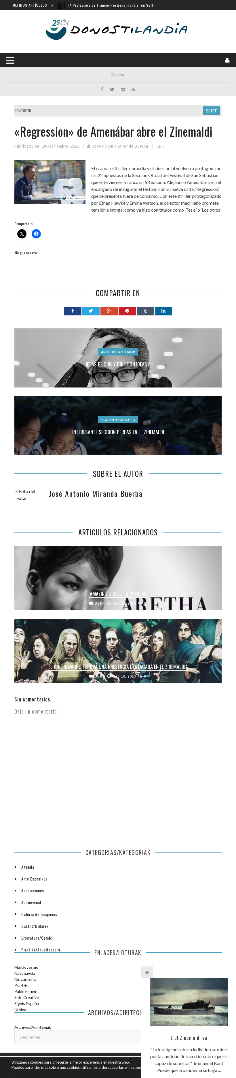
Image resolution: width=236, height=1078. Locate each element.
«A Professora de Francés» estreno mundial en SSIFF (111, 5)
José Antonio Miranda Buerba (120, 146)
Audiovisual (31, 902)
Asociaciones (32, 890)
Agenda (27, 867)
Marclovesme (26, 967)
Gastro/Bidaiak (34, 926)
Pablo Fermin (25, 991)
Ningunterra (25, 979)
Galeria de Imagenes (39, 914)
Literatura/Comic (36, 938)
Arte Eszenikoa (34, 879)
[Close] (147, 972)
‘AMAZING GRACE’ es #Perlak (118, 593)
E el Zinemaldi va (189, 1037)
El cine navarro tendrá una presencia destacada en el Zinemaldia (118, 666)
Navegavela (24, 973)
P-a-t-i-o (22, 985)
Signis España (26, 1003)
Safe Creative (26, 997)
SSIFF (211, 110)
